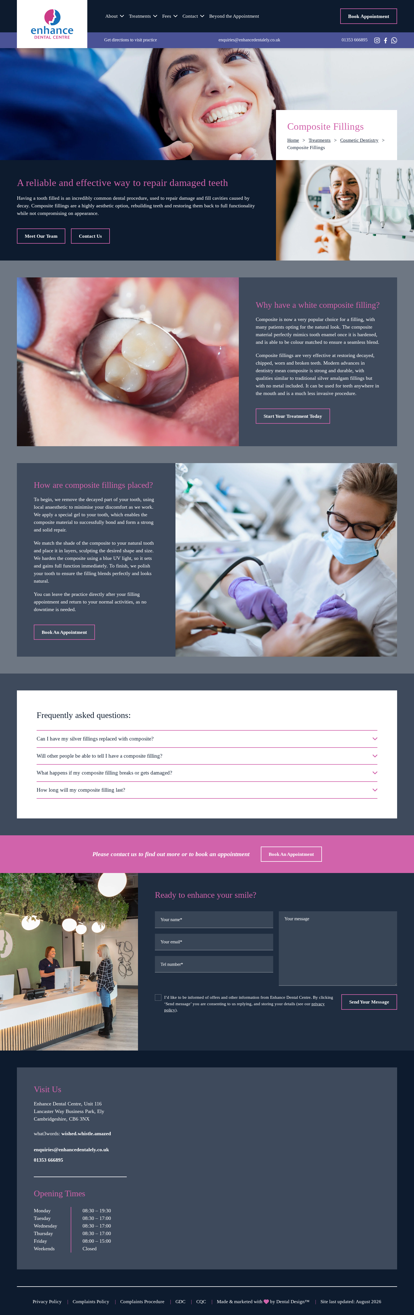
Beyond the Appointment (234, 16)
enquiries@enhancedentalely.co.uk (249, 39)
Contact (190, 16)
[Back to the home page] (52, 24)
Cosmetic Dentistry (359, 140)
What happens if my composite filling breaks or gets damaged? (104, 773)
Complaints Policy (91, 1301)
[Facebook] (385, 40)
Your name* (171, 919)
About (111, 16)
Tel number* (172, 964)
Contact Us (90, 236)
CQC (201, 1301)
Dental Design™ (293, 1301)
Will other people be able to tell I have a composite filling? (99, 756)
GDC (180, 1301)
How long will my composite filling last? (81, 790)
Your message (296, 918)
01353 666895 (355, 39)
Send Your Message (369, 1002)
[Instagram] (377, 40)
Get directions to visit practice (130, 39)
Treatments (140, 16)
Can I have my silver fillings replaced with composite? (95, 739)
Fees (166, 16)
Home (293, 140)
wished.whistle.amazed (86, 1133)
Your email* (171, 941)
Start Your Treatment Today (293, 416)
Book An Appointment (64, 632)
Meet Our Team (41, 236)
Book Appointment (368, 16)
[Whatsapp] (394, 40)
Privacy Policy (47, 1301)
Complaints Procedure (142, 1301)
